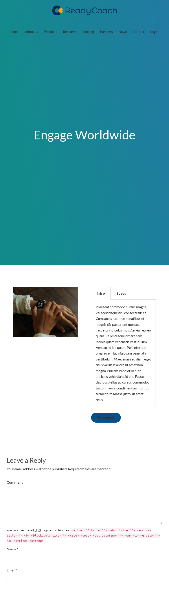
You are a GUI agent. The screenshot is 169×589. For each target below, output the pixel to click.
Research (70, 32)
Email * (12, 570)
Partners (106, 32)
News (123, 32)
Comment (15, 482)
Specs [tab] (121, 293)
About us (31, 32)
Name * (12, 549)
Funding (88, 32)
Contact (138, 32)
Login (154, 32)
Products (50, 32)
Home (15, 32)
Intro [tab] (101, 293)
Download (106, 418)
